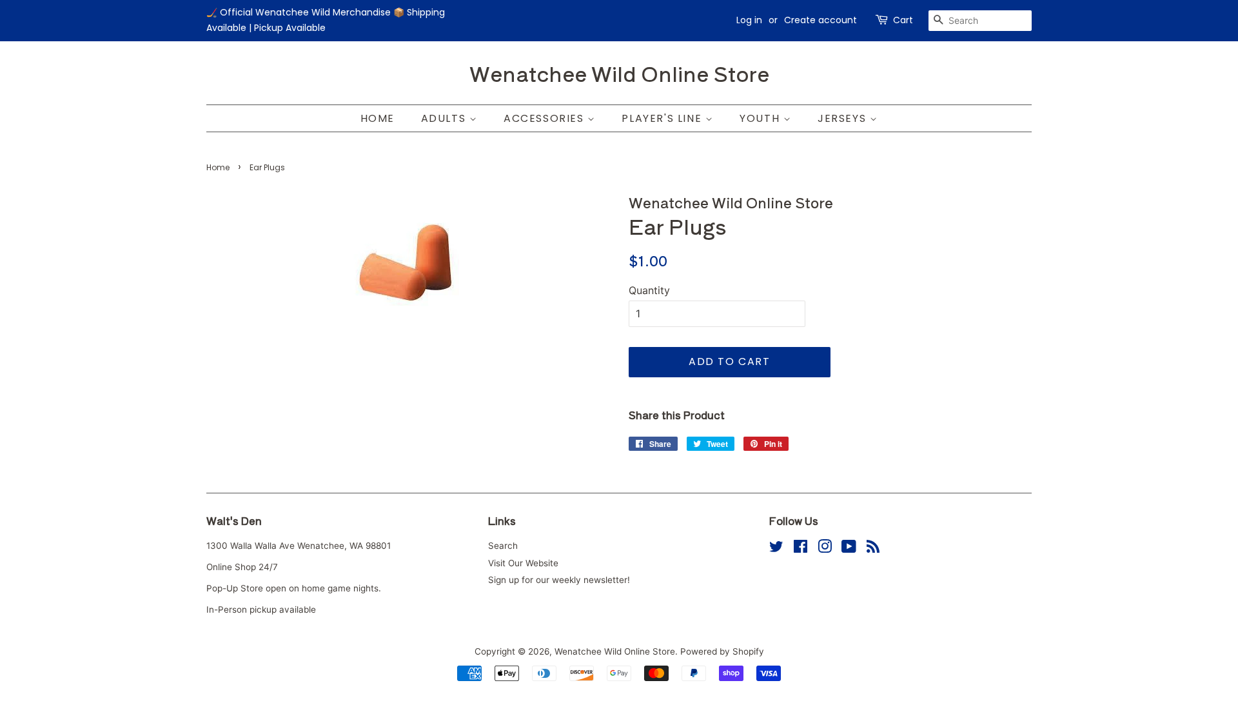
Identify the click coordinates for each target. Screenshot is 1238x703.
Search (503, 545)
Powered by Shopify (722, 651)
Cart (903, 20)
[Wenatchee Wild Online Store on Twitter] (776, 549)
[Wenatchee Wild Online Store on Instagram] (825, 549)
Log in (749, 20)
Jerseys (844, 118)
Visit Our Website (523, 563)
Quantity (649, 290)
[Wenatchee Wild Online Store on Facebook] (800, 549)
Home (377, 118)
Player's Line (663, 118)
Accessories (545, 118)
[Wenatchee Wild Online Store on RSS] (873, 549)
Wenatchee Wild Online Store (619, 73)
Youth (761, 118)
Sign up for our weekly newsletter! (559, 580)
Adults (445, 118)
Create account (820, 20)
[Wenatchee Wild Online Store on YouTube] (848, 549)
